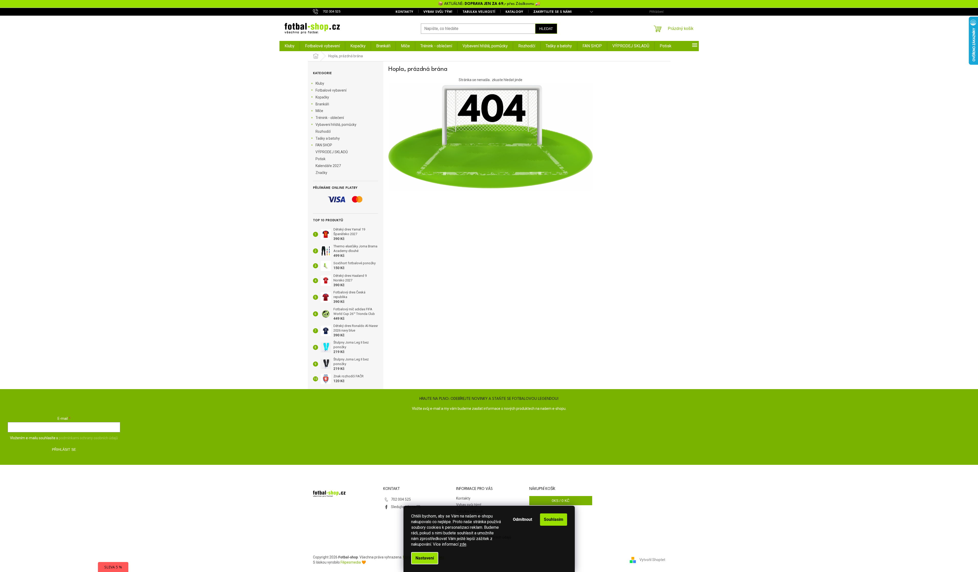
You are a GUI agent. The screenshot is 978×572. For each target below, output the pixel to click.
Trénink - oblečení (330, 118)
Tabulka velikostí (479, 12)
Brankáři (322, 104)
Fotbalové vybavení (331, 90)
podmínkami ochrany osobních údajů (88, 438)
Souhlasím (553, 519)
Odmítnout (522, 519)
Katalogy (514, 12)
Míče (319, 111)
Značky (321, 173)
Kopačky (322, 97)
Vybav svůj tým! (437, 12)
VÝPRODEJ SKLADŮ (332, 152)
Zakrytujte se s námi (552, 12)
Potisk (320, 159)
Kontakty (404, 12)
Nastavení (424, 558)
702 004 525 (401, 499)
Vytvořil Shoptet (652, 559)
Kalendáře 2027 (328, 166)
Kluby (320, 83)
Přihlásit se (64, 449)
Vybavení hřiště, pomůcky (336, 125)
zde (462, 544)
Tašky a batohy (328, 138)
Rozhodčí (323, 131)
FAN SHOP (324, 145)
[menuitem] (289, 46)
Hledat (546, 29)
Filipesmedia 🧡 (353, 562)
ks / (560, 501)
